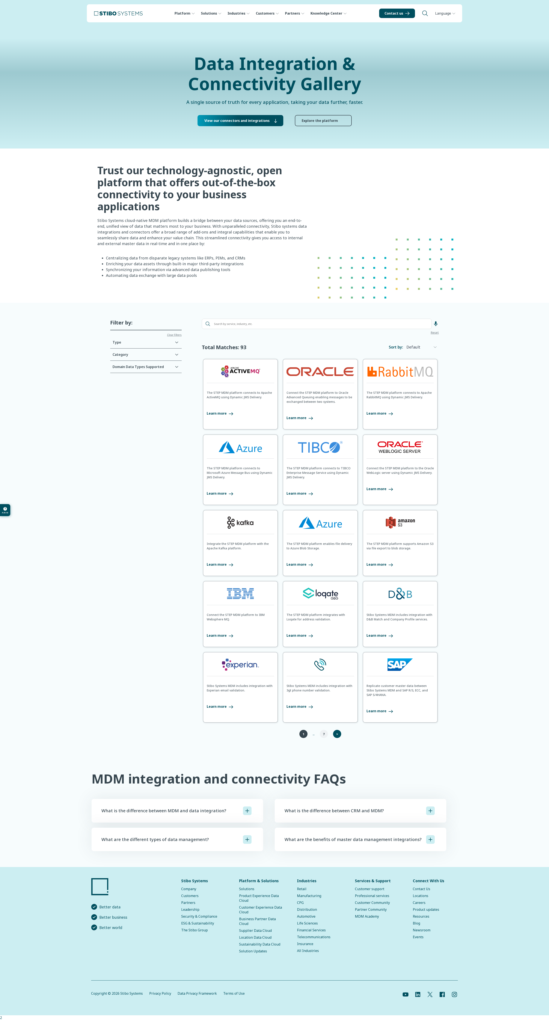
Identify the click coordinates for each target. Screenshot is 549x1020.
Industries (236, 13)
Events (418, 937)
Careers (419, 902)
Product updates (426, 909)
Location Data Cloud (255, 937)
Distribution (307, 909)
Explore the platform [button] (320, 120)
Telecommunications (313, 937)
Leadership (190, 909)
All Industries (308, 950)
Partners (292, 13)
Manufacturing (309, 895)
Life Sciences (307, 923)
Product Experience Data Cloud (259, 898)
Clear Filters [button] (174, 335)
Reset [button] (435, 333)
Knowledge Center (326, 13)
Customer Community (372, 902)
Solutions (209, 13)
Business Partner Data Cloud (257, 921)
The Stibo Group (194, 930)
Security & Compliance (199, 916)
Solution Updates (253, 951)
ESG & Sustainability (197, 923)
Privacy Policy (160, 993)
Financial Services (311, 930)
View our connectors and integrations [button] (237, 120)
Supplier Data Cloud (255, 930)
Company (188, 889)
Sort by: (396, 347)
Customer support (369, 889)
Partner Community (371, 909)
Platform (182, 13)
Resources (421, 916)
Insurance (305, 943)
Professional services (372, 895)
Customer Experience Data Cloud (260, 909)
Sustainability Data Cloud (259, 944)
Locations (420, 895)
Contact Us (421, 889)
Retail (301, 889)
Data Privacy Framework (197, 993)
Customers (265, 13)
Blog (416, 923)
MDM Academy (367, 916)
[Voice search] (436, 324)
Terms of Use (234, 993)
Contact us (394, 13)
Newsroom (421, 930)
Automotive (306, 916)
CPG (300, 902)
